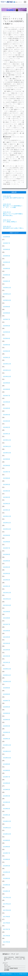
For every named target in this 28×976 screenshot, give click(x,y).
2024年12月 (7, 364)
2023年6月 (6, 478)
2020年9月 (6, 688)
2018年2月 (6, 885)
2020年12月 (7, 669)
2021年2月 (6, 656)
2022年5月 (6, 561)
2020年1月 (6, 738)
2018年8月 (6, 846)
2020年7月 (6, 700)
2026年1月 (6, 281)
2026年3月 (6, 268)
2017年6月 (6, 935)
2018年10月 (7, 834)
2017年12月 (7, 897)
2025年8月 (6, 313)
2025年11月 (7, 294)
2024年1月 (6, 433)
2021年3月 (6, 649)
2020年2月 (6, 732)
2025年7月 (6, 319)
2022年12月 (7, 516)
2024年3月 (6, 421)
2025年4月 (6, 338)
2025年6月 (6, 325)
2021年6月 (6, 630)
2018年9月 (6, 840)
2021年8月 (6, 618)
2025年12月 (7, 287)
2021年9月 (6, 611)
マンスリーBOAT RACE (11, 968)
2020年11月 (7, 675)
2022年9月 (6, 535)
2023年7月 (6, 472)
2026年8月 (6, 236)
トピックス (7, 966)
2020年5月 (6, 713)
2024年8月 (6, 389)
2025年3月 (6, 344)
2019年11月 (7, 751)
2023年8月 (6, 465)
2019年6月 (6, 783)
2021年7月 (6, 624)
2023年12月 (7, 440)
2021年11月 (7, 599)
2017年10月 (7, 910)
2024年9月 (6, 383)
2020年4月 (6, 719)
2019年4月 (6, 796)
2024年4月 (6, 414)
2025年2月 (6, 351)
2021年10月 (7, 605)
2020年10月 (7, 681)
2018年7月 (6, 853)
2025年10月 (7, 300)
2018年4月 (6, 872)
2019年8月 (6, 770)
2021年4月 (6, 643)
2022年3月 (6, 573)
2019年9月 (6, 764)
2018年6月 (6, 859)
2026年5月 (6, 255)
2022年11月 (7, 522)
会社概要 (6, 970)
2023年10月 (7, 452)
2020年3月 (6, 726)
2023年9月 (6, 459)
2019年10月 (7, 757)
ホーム (6, 965)
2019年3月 (6, 802)
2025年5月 (6, 332)
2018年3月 (6, 878)
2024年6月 (6, 402)
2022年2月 (6, 580)
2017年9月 (6, 916)
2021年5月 (6, 637)
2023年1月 (6, 510)
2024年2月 (6, 427)
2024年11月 (7, 370)
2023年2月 (6, 503)
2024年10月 (7, 376)
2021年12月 (7, 592)
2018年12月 (7, 821)
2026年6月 (6, 249)
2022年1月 (6, 586)
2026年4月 (6, 262)
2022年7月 (6, 548)
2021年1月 (6, 662)
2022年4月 (6, 567)
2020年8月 (6, 694)
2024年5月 (6, 408)
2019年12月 (7, 745)
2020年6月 (6, 707)
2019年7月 (6, 777)
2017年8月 (6, 923)
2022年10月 (7, 529)
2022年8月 (6, 541)
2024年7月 (6, 395)
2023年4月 (6, 491)
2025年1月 (6, 357)
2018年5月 (6, 865)
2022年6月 (6, 554)
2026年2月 (6, 275)
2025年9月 (6, 306)
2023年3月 (6, 497)
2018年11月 (7, 827)
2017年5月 (6, 942)
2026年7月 (6, 243)
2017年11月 (7, 904)
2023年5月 (6, 484)
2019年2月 (6, 808)
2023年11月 (7, 446)
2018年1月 (6, 891)
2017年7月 (6, 929)
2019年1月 (6, 815)
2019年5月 (6, 789)
